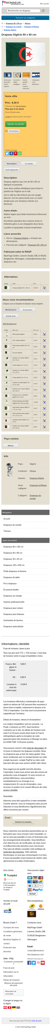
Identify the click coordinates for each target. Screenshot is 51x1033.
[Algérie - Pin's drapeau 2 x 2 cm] (7, 342)
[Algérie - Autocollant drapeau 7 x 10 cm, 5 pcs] (7, 410)
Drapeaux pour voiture (13, 608)
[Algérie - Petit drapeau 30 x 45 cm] (7, 348)
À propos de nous (11, 927)
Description (12, 164)
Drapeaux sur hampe (12, 596)
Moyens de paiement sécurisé (13, 984)
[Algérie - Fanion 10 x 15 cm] (7, 379)
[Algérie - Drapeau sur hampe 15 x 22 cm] (7, 373)
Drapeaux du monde (12, 525)
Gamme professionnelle (13, 602)
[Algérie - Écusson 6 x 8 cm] (7, 354)
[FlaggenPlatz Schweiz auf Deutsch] (9, 1008)
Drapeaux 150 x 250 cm (13, 565)
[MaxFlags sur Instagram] (38, 964)
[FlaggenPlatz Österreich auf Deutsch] (5, 1008)
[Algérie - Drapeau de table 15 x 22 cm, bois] (7, 385)
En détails (29, 164)
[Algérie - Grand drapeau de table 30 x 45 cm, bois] (7, 404)
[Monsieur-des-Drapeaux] (13, 3)
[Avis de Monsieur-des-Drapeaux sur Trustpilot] (10, 876)
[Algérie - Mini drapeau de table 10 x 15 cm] (7, 336)
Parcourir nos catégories (25, 18)
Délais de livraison (11, 980)
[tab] (12, 163)
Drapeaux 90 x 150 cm (13, 547)
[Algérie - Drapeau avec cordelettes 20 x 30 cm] (7, 398)
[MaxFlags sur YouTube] (43, 964)
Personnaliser (14, 131)
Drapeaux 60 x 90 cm (12, 553)
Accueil (6, 519)
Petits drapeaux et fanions (14, 571)
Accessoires (27, 310)
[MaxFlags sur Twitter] (34, 964)
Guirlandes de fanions (13, 620)
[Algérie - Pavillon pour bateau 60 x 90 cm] (7, 429)
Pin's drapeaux (10, 583)
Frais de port (8, 968)
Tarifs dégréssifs (11, 170)
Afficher (11, 446)
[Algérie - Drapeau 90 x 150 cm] (7, 290)
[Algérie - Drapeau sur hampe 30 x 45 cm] (7, 361)
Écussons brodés (11, 590)
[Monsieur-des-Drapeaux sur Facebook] (29, 964)
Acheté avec (11, 316)
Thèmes (7, 531)
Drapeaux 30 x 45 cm (12, 559)
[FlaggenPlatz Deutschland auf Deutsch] (14, 1008)
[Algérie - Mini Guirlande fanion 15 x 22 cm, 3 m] (7, 416)
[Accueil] (2, 23)
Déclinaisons (10, 310)
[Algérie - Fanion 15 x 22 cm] (7, 367)
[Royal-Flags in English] (18, 1008)
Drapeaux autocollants (13, 626)
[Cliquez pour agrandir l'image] (25, 69)
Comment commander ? (13, 963)
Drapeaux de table (11, 577)
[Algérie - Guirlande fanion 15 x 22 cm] (7, 422)
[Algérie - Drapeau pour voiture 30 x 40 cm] (7, 392)
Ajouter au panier (15, 124)
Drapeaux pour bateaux (13, 614)
